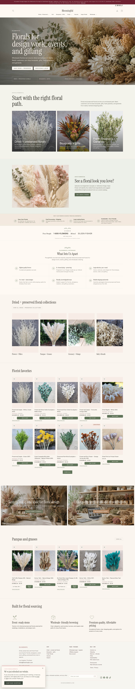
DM (7, 678)
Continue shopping (13, 683)
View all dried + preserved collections (27, 307)
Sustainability (93, 657)
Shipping (92, 652)
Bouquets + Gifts (60, 14)
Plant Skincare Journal (96, 664)
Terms (91, 667)
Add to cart (25, 418)
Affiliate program (73, 652)
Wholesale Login (41, 68)
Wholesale (92, 14)
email (37, 676)
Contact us (93, 650)
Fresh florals (50, 654)
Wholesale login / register (76, 650)
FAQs (91, 655)
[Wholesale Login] (101, 505)
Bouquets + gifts (51, 652)
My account (72, 654)
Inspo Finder (84, 14)
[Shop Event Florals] (34, 505)
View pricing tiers (16, 420)
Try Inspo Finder (82, 194)
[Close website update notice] (42, 668)
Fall (52, 14)
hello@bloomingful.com (26, 662)
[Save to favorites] (14, 379)
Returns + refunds (95, 654)
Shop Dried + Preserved (22, 68)
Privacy (96, 667)
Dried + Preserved (43, 14)
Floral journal (93, 662)
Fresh (69, 14)
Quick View (22, 406)
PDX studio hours (94, 659)
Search (48, 657)
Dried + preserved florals (53, 650)
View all (67, 472)
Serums (76, 14)
